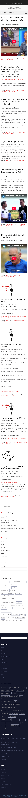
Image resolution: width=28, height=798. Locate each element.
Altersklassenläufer (5, 276)
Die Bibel (3, 769)
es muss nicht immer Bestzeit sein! (8, 525)
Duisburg (22, 58)
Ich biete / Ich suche (5, 550)
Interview (18, 599)
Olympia (3, 91)
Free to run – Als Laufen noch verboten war (13, 130)
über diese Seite (4, 787)
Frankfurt (16, 160)
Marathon (3, 59)
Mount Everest (9, 496)
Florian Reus (18, 593)
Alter (19, 275)
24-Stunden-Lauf (4, 582)
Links (2, 559)
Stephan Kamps (12, 389)
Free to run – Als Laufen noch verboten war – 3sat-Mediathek (14, 101)
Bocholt (7, 394)
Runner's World (15, 614)
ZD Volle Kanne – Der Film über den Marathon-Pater (12, 18)
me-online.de (14, 7)
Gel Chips (8, 225)
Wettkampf (14, 620)
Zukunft (3, 623)
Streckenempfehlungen (6, 784)
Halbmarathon (10, 595)
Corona (14, 588)
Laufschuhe (18, 602)
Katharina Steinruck (5, 162)
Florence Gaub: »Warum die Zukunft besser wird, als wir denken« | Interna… (13, 521)
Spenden (11, 59)
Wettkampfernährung (11, 227)
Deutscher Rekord (21, 587)
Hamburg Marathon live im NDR (13, 300)
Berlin (2, 585)
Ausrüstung (23, 582)
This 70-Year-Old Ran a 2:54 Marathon (13, 236)
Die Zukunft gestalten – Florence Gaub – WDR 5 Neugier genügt (13, 516)
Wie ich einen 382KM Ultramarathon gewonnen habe (12, 528)
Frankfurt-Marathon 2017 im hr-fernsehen (13, 419)
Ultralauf (3, 617)
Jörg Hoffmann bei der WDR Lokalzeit (9, 482)
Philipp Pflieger (23, 225)
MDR (22, 90)
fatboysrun (21, 590)
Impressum (3, 772)
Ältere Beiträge (6, 506)
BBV (18, 495)
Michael (2, 24)
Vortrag (16, 395)
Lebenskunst (11, 58)
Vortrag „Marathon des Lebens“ (11, 345)
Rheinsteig (6, 614)
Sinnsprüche (3, 781)
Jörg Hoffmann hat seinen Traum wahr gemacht (12, 467)
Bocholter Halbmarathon (5, 587)
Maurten (17, 225)
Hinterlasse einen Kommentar (12, 24)
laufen (7, 58)
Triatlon (21, 614)
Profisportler (4, 227)
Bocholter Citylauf (20, 585)
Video (10, 90)
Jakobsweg (5, 602)
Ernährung (8, 224)
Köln (13, 602)
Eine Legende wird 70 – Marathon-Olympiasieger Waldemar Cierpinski (12, 69)
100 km (11, 582)
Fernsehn (16, 442)
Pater (7, 59)
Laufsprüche (3, 759)
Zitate (2, 572)
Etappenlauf (14, 590)
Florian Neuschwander (7, 593)
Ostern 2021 (16, 608)
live (19, 320)
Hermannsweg (7, 598)
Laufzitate (3, 778)
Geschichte (19, 132)
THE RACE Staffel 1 (5, 756)
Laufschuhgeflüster (5, 605)
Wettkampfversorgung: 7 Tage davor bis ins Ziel (12, 171)
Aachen (17, 582)
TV (5, 91)
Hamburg (16, 320)
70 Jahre (15, 275)
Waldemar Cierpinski (11, 91)
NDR (2, 321)
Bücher (2, 544)
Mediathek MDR (4, 88)
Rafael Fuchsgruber (12, 611)
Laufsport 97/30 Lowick (17, 605)
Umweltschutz (17, 617)
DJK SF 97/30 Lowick (4, 590)
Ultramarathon (4, 562)
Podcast (4, 611)
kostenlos (7, 395)
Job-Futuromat (4, 531)
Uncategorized (4, 566)
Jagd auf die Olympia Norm (13, 141)
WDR (14, 496)
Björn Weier (7, 585)
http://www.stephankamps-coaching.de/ (9, 391)
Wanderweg (8, 620)
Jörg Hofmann (23, 495)
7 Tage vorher (22, 224)
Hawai (15, 595)
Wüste (21, 620)
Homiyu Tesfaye (21, 160)
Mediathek (12, 133)
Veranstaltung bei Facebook (7, 384)
